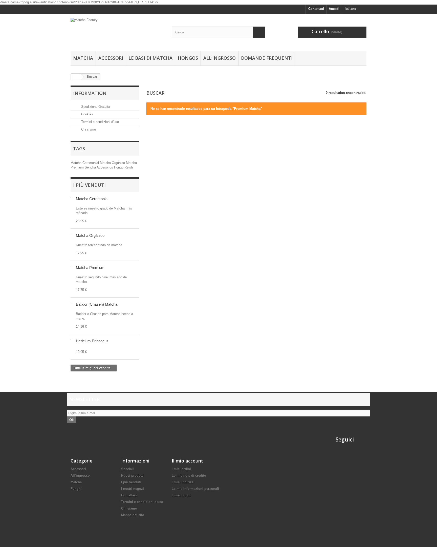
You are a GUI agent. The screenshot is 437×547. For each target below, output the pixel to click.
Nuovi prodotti (132, 475)
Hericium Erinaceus (92, 341)
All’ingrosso (219, 58)
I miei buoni (181, 495)
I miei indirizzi (183, 482)
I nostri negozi (132, 489)
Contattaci (316, 9)
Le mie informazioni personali (195, 489)
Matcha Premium (90, 267)
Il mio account (187, 461)
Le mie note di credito (189, 475)
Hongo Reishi (124, 167)
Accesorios (105, 167)
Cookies (86, 114)
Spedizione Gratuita (95, 107)
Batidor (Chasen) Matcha (96, 304)
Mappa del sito (132, 515)
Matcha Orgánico (113, 163)
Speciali (127, 469)
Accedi (334, 9)
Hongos (188, 58)
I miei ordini (181, 469)
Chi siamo (88, 129)
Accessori (110, 58)
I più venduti (89, 185)
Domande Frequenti (267, 58)
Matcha (83, 58)
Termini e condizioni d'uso (99, 122)
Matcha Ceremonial (85, 163)
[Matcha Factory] (117, 31)
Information (89, 93)
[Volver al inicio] (76, 77)
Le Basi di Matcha (150, 58)
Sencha (91, 167)
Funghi (76, 489)
